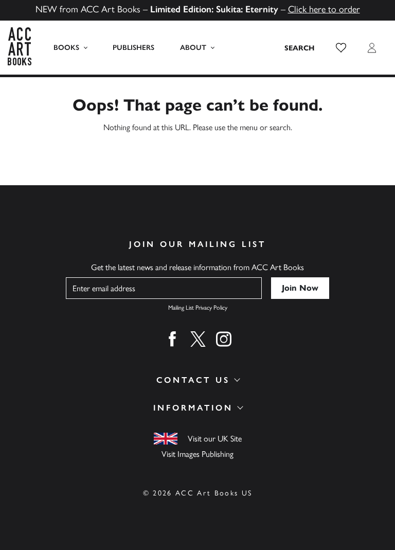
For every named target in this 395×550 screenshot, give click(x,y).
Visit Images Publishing (197, 454)
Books (66, 47)
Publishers (133, 47)
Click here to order (324, 9)
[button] (341, 48)
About (193, 47)
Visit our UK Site (215, 438)
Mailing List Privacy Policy (197, 307)
